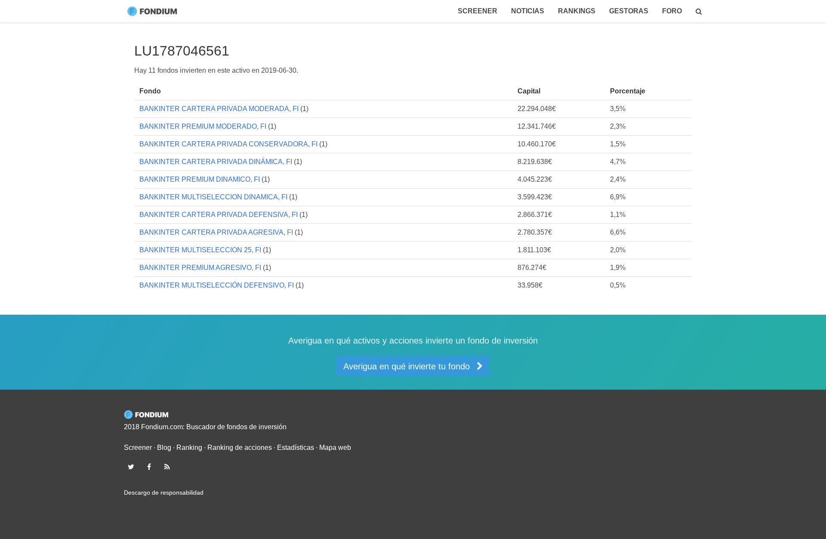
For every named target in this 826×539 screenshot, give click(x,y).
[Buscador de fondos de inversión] (699, 11)
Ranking (189, 447)
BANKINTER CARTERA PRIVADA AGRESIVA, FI (216, 232)
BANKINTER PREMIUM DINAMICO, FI (199, 179)
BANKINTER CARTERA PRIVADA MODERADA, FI (219, 108)
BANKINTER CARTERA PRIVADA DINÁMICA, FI (215, 161)
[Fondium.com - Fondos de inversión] (154, 11)
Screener (477, 11)
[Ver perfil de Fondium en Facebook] (149, 467)
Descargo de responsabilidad (163, 492)
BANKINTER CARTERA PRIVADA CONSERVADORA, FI (228, 144)
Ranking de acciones (239, 447)
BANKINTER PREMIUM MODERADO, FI (202, 126)
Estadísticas (295, 447)
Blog (164, 447)
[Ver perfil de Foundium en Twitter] (131, 467)
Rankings (576, 11)
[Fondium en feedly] (167, 467)
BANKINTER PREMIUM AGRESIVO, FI (200, 267)
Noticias (527, 11)
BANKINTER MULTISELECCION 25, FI (200, 250)
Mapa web (335, 447)
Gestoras (628, 11)
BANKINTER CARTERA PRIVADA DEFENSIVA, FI (218, 214)
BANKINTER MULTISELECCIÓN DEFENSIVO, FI (216, 285)
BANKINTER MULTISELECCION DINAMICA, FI (213, 197)
